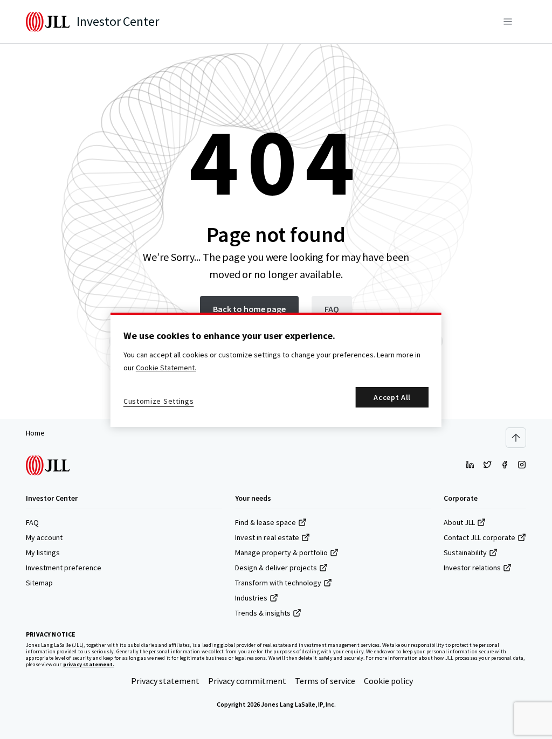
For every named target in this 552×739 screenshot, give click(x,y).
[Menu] (507, 21)
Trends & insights (263, 613)
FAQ (32, 522)
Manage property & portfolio (281, 552)
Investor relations (472, 567)
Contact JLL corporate (479, 537)
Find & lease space (265, 522)
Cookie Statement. (166, 367)
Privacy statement (165, 680)
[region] (276, 370)
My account (44, 537)
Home (35, 433)
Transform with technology (278, 583)
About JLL (459, 522)
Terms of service (325, 680)
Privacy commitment (247, 680)
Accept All (392, 397)
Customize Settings (158, 401)
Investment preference (63, 567)
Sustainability (465, 552)
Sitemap (39, 583)
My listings (43, 552)
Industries (251, 598)
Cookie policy (388, 680)
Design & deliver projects (276, 567)
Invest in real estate (267, 537)
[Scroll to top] (516, 437)
